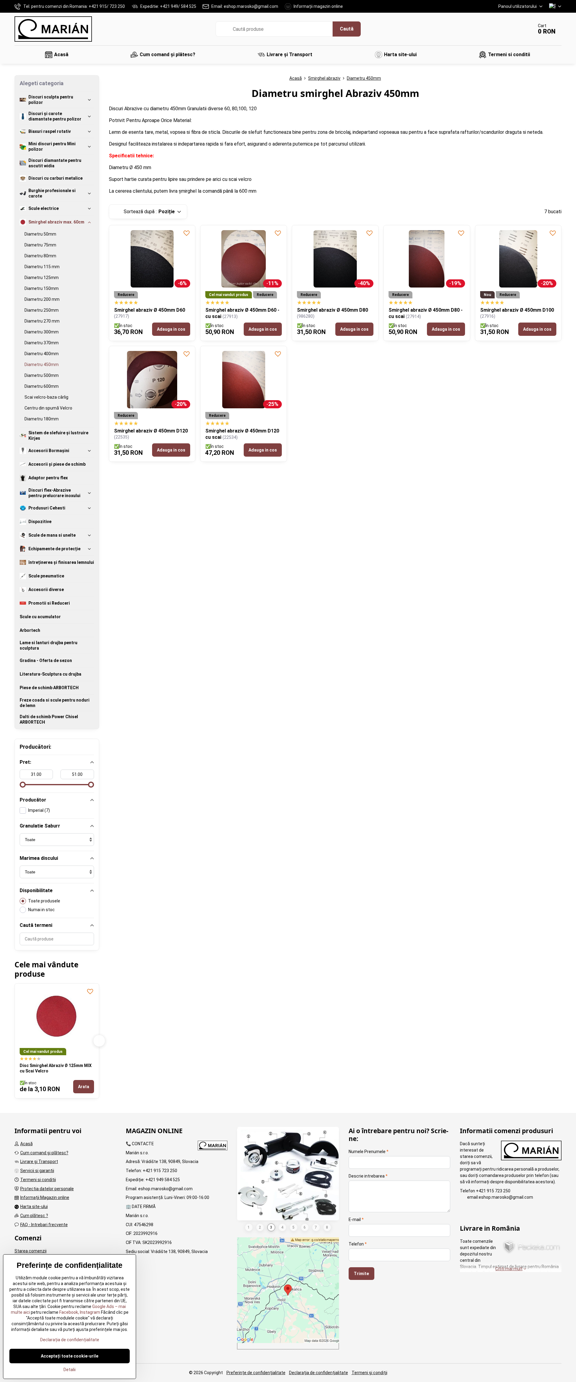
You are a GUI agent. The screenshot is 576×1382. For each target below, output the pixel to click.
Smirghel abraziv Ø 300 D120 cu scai (61, 1065)
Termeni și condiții (369, 1372)
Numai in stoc (41, 909)
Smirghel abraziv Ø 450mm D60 (149, 310)
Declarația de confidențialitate (318, 1372)
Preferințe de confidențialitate (255, 1372)
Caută (346, 29)
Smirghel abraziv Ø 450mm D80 (332, 310)
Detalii (69, 1369)
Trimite (361, 1273)
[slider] (23, 785)
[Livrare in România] (531, 1247)
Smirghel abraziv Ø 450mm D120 (151, 431)
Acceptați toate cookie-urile (69, 1356)
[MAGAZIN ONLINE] (212, 1146)
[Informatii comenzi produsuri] (531, 1151)
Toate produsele (44, 900)
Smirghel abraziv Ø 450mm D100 (517, 310)
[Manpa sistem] (288, 1178)
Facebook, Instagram (79, 1312)
